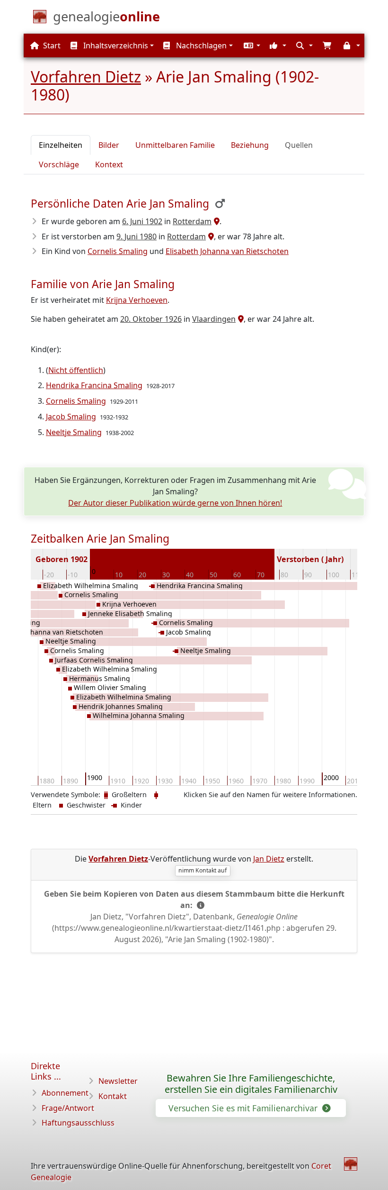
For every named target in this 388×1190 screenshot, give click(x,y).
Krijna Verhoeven (137, 300)
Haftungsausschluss (78, 1122)
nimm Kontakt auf (202, 870)
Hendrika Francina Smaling (94, 385)
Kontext (109, 164)
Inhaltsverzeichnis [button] (114, 45)
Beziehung (250, 145)
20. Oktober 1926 (151, 319)
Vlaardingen (214, 319)
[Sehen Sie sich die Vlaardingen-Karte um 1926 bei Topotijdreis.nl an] (240, 319)
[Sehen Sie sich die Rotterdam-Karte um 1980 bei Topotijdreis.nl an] (210, 236)
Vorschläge (59, 164)
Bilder (108, 145)
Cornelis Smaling (118, 251)
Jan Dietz (268, 859)
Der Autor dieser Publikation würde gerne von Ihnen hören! (175, 503)
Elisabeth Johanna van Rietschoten (227, 251)
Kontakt (112, 1096)
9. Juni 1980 (136, 236)
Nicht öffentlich (75, 370)
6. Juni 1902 (142, 221)
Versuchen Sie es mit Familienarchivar (244, 1108)
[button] (251, 45)
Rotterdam (192, 221)
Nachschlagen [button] (200, 45)
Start (51, 45)
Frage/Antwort (68, 1108)
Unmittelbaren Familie (175, 145)
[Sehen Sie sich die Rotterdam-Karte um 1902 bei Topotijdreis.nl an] (216, 221)
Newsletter (118, 1081)
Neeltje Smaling (74, 432)
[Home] (350, 1164)
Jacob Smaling (71, 416)
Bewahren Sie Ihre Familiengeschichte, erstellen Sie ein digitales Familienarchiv (251, 1083)
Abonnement (65, 1093)
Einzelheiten (60, 145)
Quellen (299, 145)
